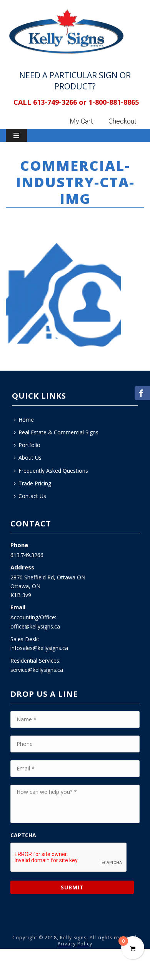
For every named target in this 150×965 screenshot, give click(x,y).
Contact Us (32, 496)
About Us (30, 457)
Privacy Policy (75, 943)
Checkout (122, 121)
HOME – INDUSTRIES (53, 219)
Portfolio (29, 445)
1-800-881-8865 (113, 102)
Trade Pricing (34, 483)
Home (16, 219)
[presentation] (68, 858)
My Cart (81, 121)
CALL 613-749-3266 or (50, 102)
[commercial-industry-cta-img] (63, 295)
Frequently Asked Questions (53, 470)
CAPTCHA (23, 835)
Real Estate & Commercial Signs (58, 432)
